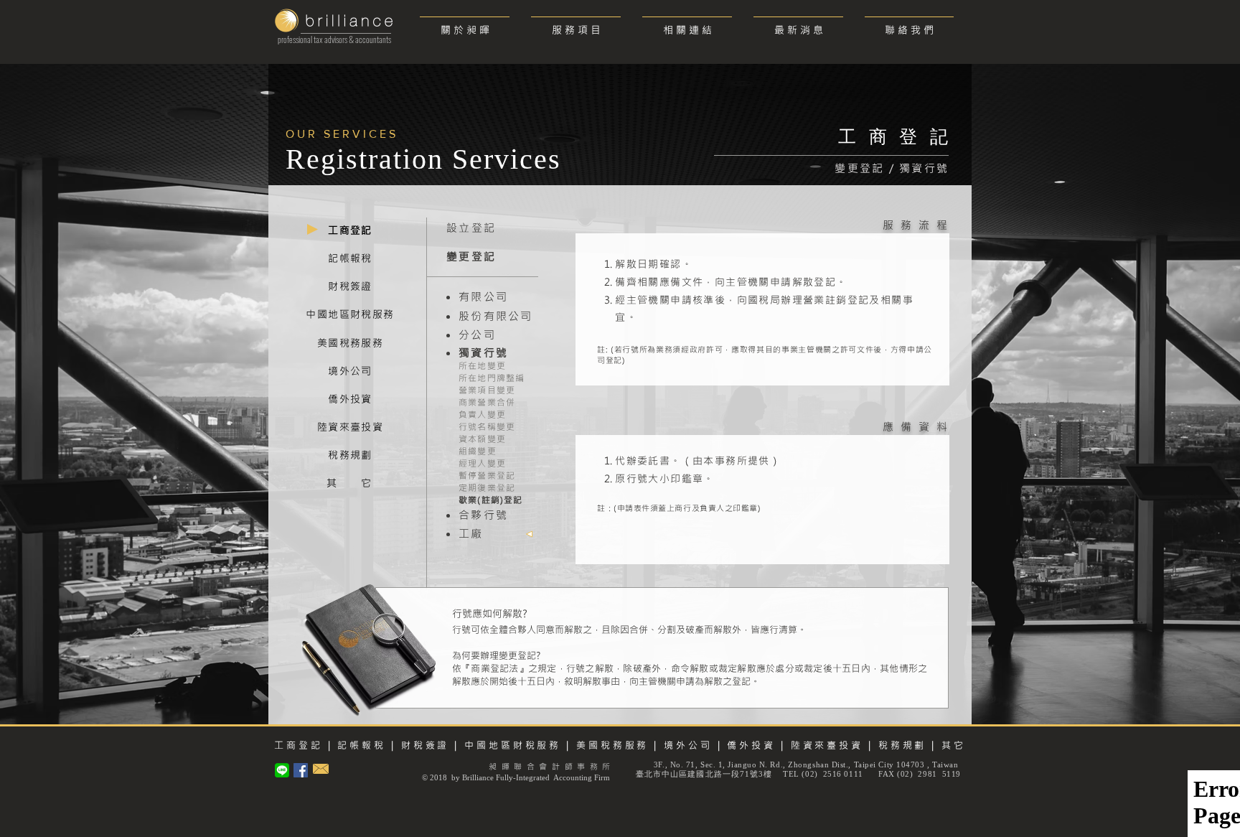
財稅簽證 (423, 745)
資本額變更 (482, 438)
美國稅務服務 (612, 745)
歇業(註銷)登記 (491, 499)
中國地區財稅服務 (512, 745)
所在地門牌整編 (492, 377)
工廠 (471, 533)
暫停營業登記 (487, 475)
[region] (350, 232)
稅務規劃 (902, 745)
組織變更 (478, 451)
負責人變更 (482, 414)
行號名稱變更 (487, 426)
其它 (953, 745)
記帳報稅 (361, 745)
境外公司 (688, 745)
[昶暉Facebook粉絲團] (300, 770)
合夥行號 (483, 515)
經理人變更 (482, 463)
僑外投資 (751, 745)
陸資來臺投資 (824, 745)
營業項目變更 (487, 390)
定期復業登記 (487, 487)
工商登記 (298, 745)
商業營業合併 (487, 402)
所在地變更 (482, 365)
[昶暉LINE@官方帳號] (282, 770)
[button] (575, 23)
